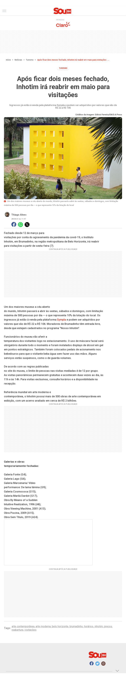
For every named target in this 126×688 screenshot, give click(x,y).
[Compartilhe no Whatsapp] (20, 224)
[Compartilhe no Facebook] (13, 224)
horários (88, 626)
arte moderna (43, 626)
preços (108, 626)
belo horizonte (60, 626)
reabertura (17, 629)
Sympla (62, 319)
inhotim (98, 626)
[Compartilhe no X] (27, 224)
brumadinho (76, 626)
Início (8, 60)
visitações (30, 629)
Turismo (29, 60)
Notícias (18, 60)
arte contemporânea (23, 626)
